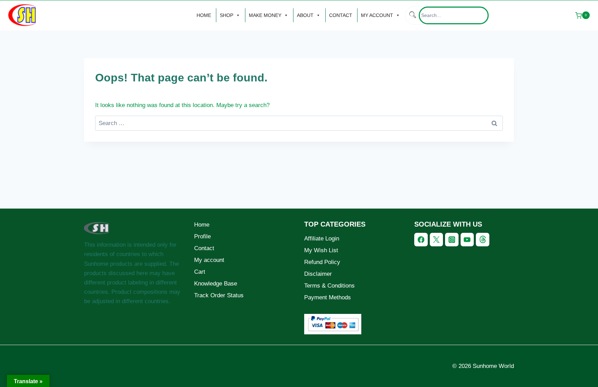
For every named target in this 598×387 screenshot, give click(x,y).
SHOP (226, 15)
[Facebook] (421, 239)
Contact (204, 248)
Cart (199, 272)
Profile (202, 236)
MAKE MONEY (265, 15)
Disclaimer (318, 274)
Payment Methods (327, 297)
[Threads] (482, 239)
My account (209, 260)
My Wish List (321, 250)
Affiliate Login (321, 238)
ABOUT (305, 15)
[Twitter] (436, 239)
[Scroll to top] (571, 375)
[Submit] (412, 15)
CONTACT (340, 15)
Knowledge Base (215, 283)
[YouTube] (467, 239)
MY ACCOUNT (377, 15)
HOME (204, 15)
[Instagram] (452, 239)
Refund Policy (322, 262)
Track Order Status (219, 295)
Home (201, 224)
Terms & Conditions (329, 285)
